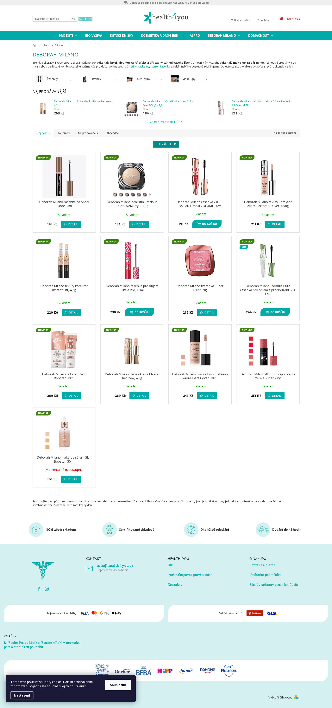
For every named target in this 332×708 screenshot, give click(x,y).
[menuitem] (68, 35)
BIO (170, 565)
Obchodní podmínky (265, 575)
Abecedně (112, 133)
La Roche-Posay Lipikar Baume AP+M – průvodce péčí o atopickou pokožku (42, 644)
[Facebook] (39, 589)
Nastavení (22, 695)
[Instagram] (47, 589)
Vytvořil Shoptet (280, 697)
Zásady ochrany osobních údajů (273, 584)
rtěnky (155, 66)
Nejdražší (64, 133)
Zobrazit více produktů (164, 122)
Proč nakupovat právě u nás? (190, 575)
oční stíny (131, 66)
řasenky (165, 66)
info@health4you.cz (115, 565)
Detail (73, 224)
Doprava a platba (262, 565)
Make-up (143, 66)
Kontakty (175, 584)
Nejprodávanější (88, 133)
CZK (246, 19)
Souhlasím (118, 685)
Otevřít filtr (166, 144)
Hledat (73, 18)
